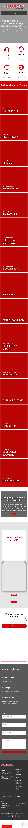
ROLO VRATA (10, 374)
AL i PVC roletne (13, 400)
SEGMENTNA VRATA (10, 347)
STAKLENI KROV (11, 268)
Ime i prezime (5, 722)
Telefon (4, 730)
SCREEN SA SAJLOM (13, 320)
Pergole (17, 771)
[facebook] (9, 816)
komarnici (9, 426)
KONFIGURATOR (14, 514)
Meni (15, 13)
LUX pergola (10, 111)
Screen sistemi (19, 775)
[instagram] (15, 816)
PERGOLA (8, 162)
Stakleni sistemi (19, 772)
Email (3, 714)
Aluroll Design (20, 813)
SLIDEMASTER (10, 188)
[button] (3, 563)
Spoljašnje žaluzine (9, 453)
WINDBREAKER (11, 480)
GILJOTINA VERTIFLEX (9, 241)
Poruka (4, 738)
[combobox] (3, 733)
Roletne (17, 777)
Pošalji (14, 626)
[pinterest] (19, 816)
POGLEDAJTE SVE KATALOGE (14, 602)
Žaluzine (17, 778)
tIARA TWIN (10, 214)
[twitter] (12, 816)
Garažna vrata (18, 774)
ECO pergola (11, 136)
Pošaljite (14, 752)
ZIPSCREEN (9, 294)
